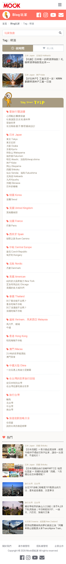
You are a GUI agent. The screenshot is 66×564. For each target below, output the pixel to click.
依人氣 (50, 48)
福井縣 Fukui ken (14, 156)
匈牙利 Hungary (14, 255)
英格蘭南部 (12, 212)
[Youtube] (53, 15)
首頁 (4, 23)
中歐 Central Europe (20, 247)
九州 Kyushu (12, 179)
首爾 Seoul (11, 199)
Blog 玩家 (19, 15)
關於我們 (6, 546)
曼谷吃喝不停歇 (14, 304)
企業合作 (59, 546)
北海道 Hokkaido (14, 176)
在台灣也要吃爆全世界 (17, 386)
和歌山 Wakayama (15, 152)
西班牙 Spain (16, 234)
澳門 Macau (16, 349)
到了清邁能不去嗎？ (16, 307)
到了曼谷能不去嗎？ (16, 301)
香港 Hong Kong (18, 336)
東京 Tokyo (12, 139)
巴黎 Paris (11, 225)
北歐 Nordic (15, 263)
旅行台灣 (14, 394)
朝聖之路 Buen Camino (17, 238)
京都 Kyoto (11, 149)
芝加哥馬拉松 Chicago (17, 284)
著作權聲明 (23, 546)
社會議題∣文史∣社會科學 (18, 119)
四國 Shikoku (12, 169)
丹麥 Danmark (13, 268)
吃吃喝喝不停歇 (14, 340)
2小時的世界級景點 (16, 353)
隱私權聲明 (42, 546)
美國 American (17, 276)
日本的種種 (12, 186)
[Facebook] (39, 15)
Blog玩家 (15, 23)
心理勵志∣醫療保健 (15, 116)
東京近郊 (10, 142)
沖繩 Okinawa (13, 183)
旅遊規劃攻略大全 (19, 418)
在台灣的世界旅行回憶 (22, 378)
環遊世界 (10, 122)
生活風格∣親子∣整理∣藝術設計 (20, 126)
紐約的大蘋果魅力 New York (20, 281)
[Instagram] (45, 15)
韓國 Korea (15, 195)
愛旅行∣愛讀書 (17, 111)
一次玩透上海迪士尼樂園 (18, 370)
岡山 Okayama (13, 166)
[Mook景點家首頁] (11, 5)
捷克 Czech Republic (16, 251)
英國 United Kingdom (21, 208)
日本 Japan (15, 134)
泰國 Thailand (17, 296)
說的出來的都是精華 (16, 426)
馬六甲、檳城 (13, 324)
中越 (8, 327)
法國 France (16, 221)
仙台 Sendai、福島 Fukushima (21, 173)
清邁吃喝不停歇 (14, 311)
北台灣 (9, 403)
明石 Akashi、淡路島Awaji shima (23, 159)
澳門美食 (10, 357)
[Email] (61, 15)
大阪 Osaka (12, 146)
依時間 (20, 48)
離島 (8, 399)
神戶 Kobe (11, 162)
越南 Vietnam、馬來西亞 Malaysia (28, 319)
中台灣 (9, 406)
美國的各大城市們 (15, 287)
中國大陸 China (17, 365)
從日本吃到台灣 (14, 383)
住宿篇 (9, 422)
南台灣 (9, 409)
